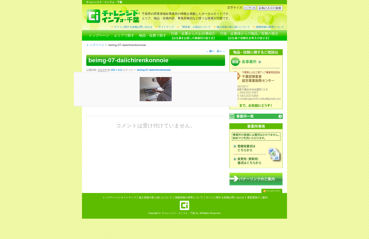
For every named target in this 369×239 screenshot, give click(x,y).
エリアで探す (124, 35)
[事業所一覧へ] (256, 116)
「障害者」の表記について (195, 26)
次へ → (221, 51)
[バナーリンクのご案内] (256, 184)
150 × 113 (116, 69)
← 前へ (210, 51)
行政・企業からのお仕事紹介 (193, 33)
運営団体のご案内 (257, 197)
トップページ (99, 35)
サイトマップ (166, 26)
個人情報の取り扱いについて (233, 26)
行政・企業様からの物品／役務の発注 (249, 33)
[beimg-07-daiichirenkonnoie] (156, 89)
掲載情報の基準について (270, 26)
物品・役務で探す (152, 35)
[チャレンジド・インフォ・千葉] (113, 21)
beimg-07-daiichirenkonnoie (154, 69)
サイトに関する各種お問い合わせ (133, 26)
